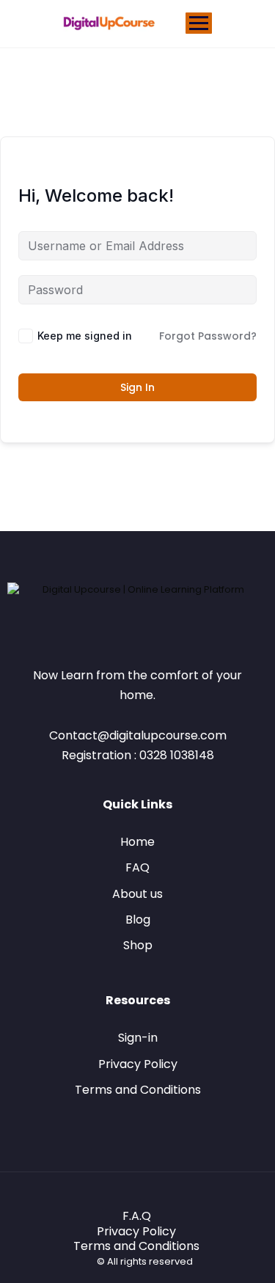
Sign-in (138, 1037)
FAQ (137, 867)
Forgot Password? (208, 336)
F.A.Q (136, 1215)
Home (137, 841)
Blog (137, 919)
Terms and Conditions (138, 1089)
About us (137, 893)
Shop (138, 945)
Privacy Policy (137, 1064)
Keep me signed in (84, 335)
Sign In (137, 387)
